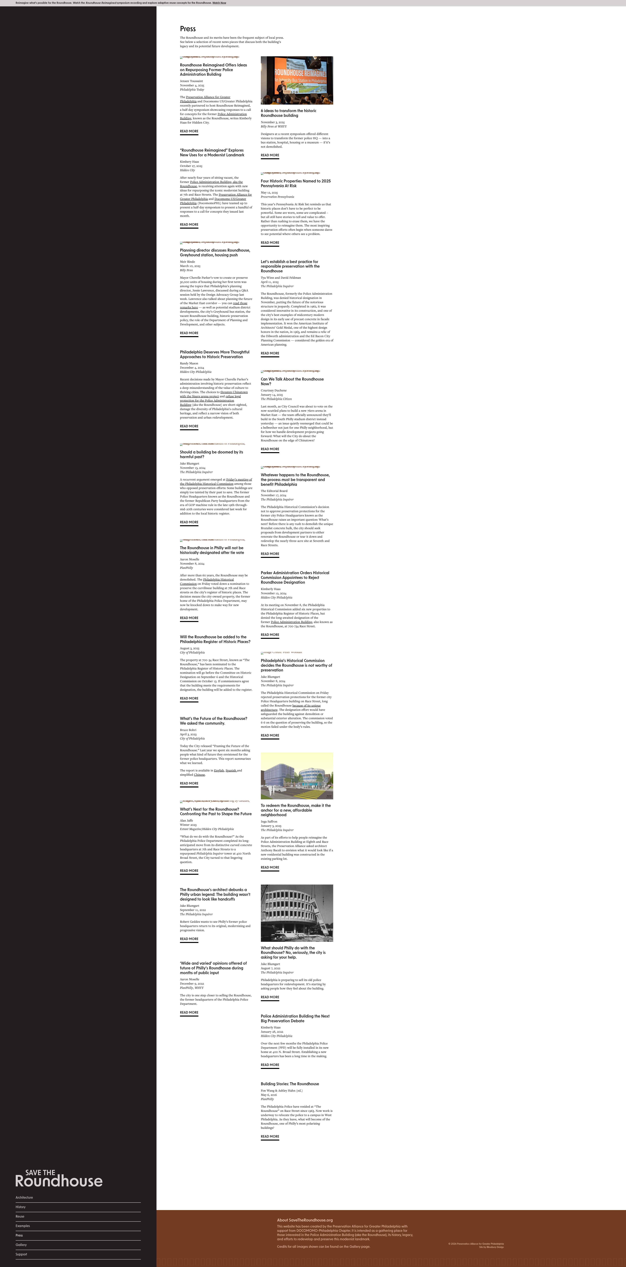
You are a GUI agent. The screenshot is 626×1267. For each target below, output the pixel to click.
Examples (23, 1226)
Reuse (20, 1216)
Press (19, 1235)
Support (21, 1254)
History (20, 1207)
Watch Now (219, 3)
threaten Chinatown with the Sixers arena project (214, 394)
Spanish (231, 770)
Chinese (199, 774)
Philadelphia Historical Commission (207, 581)
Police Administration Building (291, 622)
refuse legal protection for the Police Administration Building (210, 400)
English (219, 770)
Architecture (24, 1197)
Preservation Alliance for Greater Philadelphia (205, 99)
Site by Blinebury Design (491, 1247)
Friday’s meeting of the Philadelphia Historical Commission (216, 481)
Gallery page (360, 1247)
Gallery (21, 1245)
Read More (189, 131)
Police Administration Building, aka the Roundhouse (211, 184)
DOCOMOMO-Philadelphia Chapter (323, 1231)
